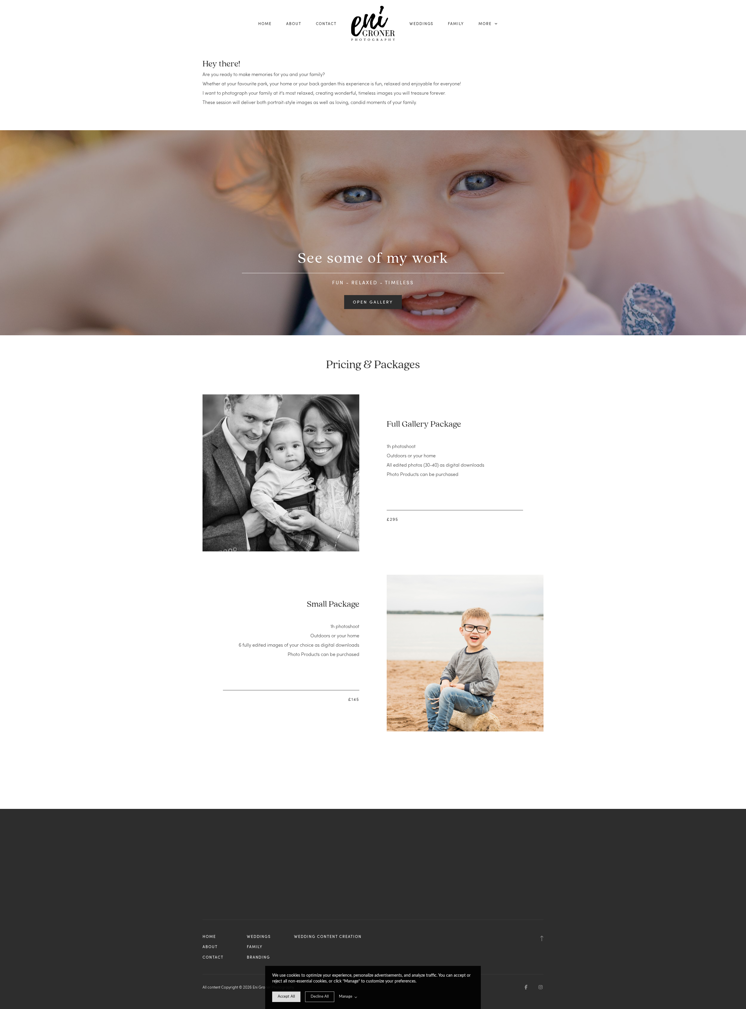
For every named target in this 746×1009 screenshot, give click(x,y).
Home (265, 23)
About (293, 23)
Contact (326, 23)
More (485, 23)
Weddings (421, 23)
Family (456, 23)
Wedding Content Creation (328, 936)
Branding (258, 957)
